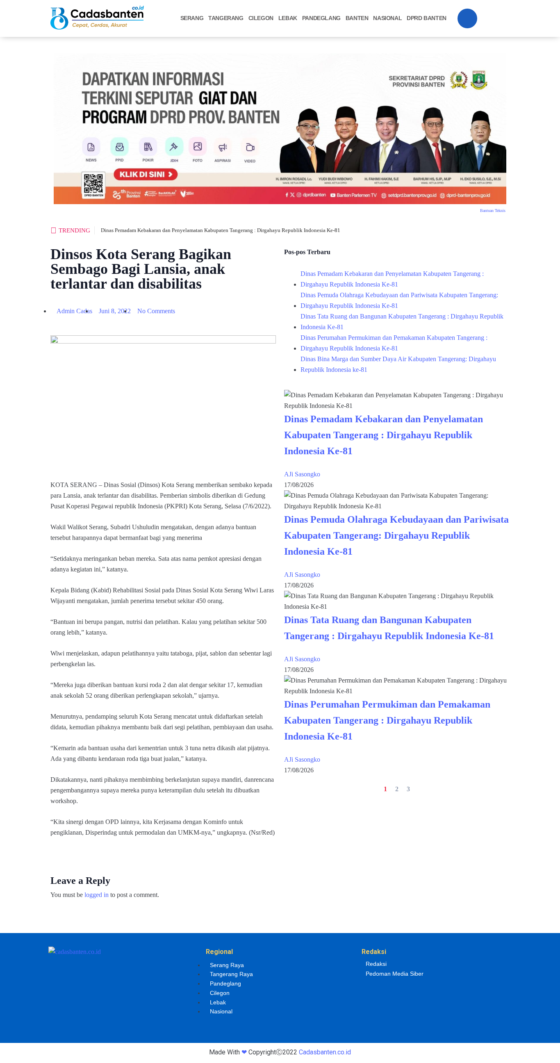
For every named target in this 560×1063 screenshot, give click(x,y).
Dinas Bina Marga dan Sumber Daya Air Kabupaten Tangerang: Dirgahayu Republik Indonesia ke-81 (398, 364)
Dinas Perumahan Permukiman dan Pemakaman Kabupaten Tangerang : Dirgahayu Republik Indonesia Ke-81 (393, 343)
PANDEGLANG (321, 18)
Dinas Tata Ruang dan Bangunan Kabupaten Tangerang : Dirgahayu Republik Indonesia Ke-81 (401, 321)
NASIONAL (387, 18)
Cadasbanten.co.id (325, 1052)
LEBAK (287, 18)
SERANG (192, 18)
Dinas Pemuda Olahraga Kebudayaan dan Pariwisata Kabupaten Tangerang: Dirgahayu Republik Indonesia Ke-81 (399, 300)
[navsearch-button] (467, 18)
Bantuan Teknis (492, 210)
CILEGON (260, 18)
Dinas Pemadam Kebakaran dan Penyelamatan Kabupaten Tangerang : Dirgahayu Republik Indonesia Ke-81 (220, 230)
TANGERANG (225, 18)
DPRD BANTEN (426, 18)
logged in (96, 894)
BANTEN (357, 18)
